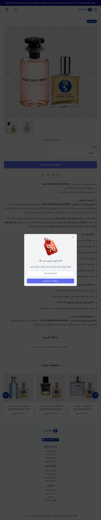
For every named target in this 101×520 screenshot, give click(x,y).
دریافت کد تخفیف (50, 281)
